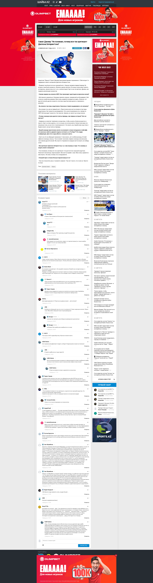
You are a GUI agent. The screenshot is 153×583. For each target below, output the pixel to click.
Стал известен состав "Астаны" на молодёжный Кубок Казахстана (104, 374)
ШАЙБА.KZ (43, 2)
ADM (46, 307)
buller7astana (45, 341)
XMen (45, 388)
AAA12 (46, 257)
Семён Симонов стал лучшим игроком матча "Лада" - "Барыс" (103, 343)
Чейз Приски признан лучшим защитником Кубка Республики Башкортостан (103, 364)
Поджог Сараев (51, 289)
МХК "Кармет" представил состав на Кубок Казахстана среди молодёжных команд (104, 196)
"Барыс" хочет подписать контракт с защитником (101, 369)
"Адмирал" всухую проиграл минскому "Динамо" (102, 271)
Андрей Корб (47, 408)
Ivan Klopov (49, 214)
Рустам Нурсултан (49, 433)
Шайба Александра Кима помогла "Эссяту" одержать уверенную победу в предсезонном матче (104, 248)
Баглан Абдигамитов (52, 248)
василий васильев (53, 239)
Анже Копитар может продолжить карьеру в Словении (104, 338)
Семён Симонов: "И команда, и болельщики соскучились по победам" (103, 242)
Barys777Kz (45, 506)
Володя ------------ (53, 316)
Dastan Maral (47, 266)
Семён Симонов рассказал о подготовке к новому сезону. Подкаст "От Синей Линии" (103, 214)
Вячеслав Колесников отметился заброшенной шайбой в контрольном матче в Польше (104, 262)
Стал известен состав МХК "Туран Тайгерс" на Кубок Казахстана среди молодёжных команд (104, 152)
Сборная (80, 6)
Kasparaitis (101, 391)
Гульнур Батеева (51, 400)
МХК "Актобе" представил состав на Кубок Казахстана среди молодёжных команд (104, 327)
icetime (100, 414)
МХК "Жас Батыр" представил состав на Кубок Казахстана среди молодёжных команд (103, 230)
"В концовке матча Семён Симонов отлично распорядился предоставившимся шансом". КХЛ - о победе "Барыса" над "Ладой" (104, 351)
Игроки (105, 6)
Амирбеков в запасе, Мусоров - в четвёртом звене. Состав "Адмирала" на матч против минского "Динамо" (104, 286)
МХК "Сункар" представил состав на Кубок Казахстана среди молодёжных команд (104, 171)
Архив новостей (104, 379)
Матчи (88, 6)
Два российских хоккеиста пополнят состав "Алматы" (102, 120)
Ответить (86, 210)
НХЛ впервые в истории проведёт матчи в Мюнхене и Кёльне (104, 305)
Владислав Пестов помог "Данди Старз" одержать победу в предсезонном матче (104, 165)
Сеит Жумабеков (48, 444)
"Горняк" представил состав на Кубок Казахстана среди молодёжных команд (103, 236)
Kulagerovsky (50, 230)
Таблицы (96, 6)
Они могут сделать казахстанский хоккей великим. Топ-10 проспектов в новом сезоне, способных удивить (104, 278)
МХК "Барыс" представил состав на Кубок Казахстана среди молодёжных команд (103, 256)
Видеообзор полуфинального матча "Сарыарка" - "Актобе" (103, 105)
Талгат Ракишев (102, 409)
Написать (83, 545)
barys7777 (45, 201)
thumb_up (87, 201)
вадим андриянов (102, 405)
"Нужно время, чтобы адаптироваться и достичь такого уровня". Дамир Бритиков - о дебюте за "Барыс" (104, 293)
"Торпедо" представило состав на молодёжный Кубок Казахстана (104, 158)
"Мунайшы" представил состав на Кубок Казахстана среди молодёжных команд (104, 224)
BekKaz (44, 298)
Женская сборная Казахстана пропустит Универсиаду (103, 180)
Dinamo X (49, 279)
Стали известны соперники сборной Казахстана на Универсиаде (102, 186)
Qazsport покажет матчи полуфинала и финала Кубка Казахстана (102, 300)
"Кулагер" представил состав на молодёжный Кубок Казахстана (103, 191)
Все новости (104, 95)
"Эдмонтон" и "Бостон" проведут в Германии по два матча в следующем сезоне (104, 333)
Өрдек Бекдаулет (48, 489)
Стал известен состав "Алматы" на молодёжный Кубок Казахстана (104, 321)
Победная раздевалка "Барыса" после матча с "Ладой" (103, 357)
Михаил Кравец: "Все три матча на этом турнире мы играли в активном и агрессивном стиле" (104, 311)
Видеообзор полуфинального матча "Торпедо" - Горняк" (103, 130)
